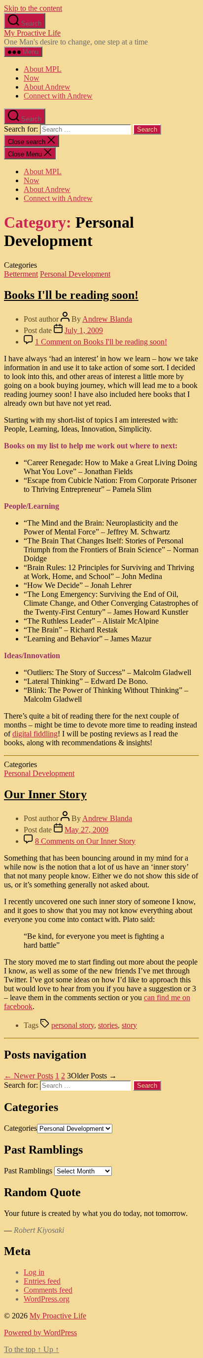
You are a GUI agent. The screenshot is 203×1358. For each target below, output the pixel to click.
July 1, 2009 (84, 330)
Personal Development (75, 274)
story (129, 1025)
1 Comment (101, 342)
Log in (34, 1272)
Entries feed (42, 1281)
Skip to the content (33, 8)
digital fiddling (35, 733)
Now (31, 78)
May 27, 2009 (86, 829)
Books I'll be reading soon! (71, 295)
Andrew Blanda (107, 319)
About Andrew (47, 87)
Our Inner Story (45, 794)
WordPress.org (46, 1299)
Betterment (21, 274)
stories (108, 1025)
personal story (72, 1025)
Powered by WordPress (40, 1332)
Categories (20, 1128)
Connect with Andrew (58, 96)
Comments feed (48, 1290)
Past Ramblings (28, 1170)
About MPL (43, 69)
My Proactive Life (32, 33)
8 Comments (85, 841)
